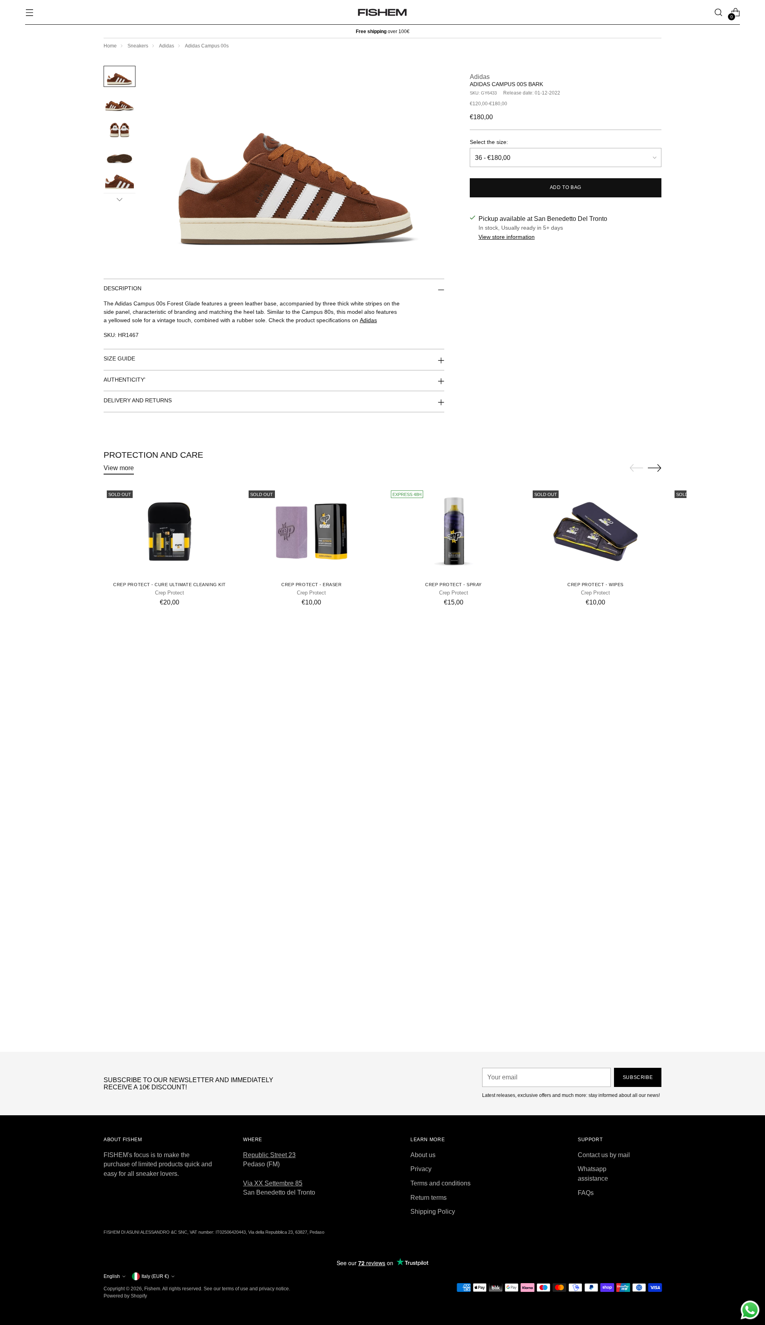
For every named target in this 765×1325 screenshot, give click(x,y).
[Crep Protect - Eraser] (311, 531)
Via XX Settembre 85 (272, 1183)
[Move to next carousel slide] (654, 467)
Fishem (152, 1289)
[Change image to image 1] (119, 76)
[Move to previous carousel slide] (636, 468)
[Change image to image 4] (119, 154)
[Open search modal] (718, 12)
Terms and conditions (440, 1183)
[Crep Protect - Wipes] (595, 531)
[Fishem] (382, 12)
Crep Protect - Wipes (595, 584)
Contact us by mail (604, 1155)
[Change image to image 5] (119, 180)
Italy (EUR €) (155, 1276)
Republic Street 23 (269, 1155)
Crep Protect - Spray (453, 584)
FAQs (586, 1192)
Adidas (166, 46)
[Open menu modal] (29, 12)
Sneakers (138, 46)
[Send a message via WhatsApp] (750, 1310)
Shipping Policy (432, 1211)
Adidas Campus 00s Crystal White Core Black (382, 1038)
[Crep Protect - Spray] (454, 531)
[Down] (119, 199)
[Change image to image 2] (119, 102)
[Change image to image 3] (119, 128)
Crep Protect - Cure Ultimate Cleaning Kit (169, 584)
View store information (507, 237)
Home (110, 46)
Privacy (421, 1169)
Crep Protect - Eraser (311, 584)
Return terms (428, 1197)
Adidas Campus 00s (207, 46)
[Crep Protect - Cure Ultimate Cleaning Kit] (169, 531)
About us (422, 1155)
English (112, 1276)
